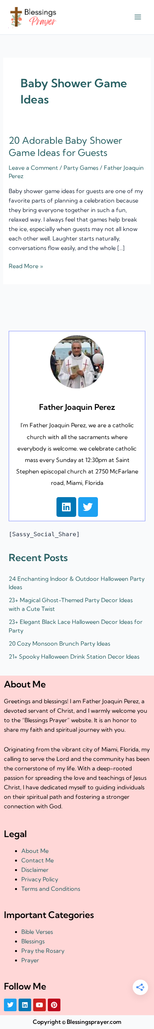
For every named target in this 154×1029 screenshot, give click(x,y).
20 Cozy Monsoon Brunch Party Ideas (59, 643)
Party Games (81, 167)
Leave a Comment (33, 167)
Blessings (33, 941)
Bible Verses (37, 931)
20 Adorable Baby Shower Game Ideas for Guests (65, 146)
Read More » (26, 265)
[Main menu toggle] (138, 17)
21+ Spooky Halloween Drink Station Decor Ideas (74, 656)
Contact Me (37, 860)
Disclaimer (35, 869)
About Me (35, 850)
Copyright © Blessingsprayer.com (77, 1021)
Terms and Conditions (50, 888)
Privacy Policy (39, 879)
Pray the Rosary (42, 950)
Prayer (30, 960)
